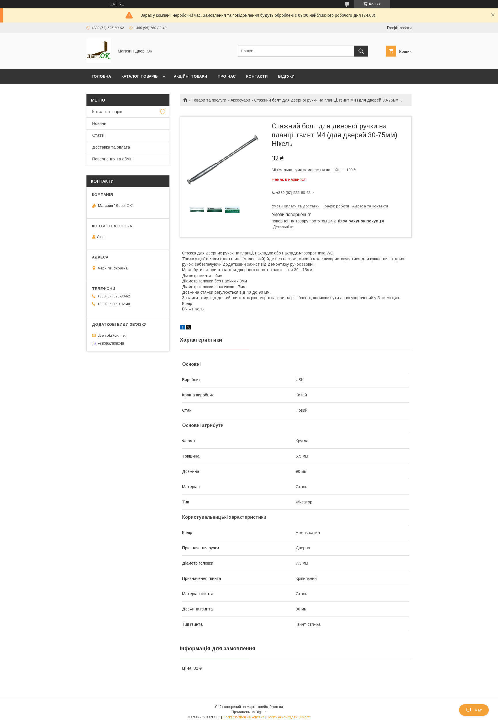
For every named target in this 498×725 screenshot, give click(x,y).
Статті (98, 135)
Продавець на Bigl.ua (249, 712)
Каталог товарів (139, 76)
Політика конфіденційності (288, 717)
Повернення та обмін (112, 159)
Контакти (257, 76)
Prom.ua (276, 707)
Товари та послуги (208, 100)
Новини (99, 123)
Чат (478, 710)
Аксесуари (240, 100)
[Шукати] (361, 51)
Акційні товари (190, 76)
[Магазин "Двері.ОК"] (98, 61)
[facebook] (182, 328)
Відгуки (286, 76)
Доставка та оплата (111, 147)
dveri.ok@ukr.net (111, 335)
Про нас (227, 76)
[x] (188, 328)
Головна (101, 76)
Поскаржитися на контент (243, 717)
